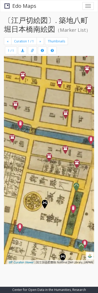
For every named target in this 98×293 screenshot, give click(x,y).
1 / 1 (11, 50)
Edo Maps (24, 5)
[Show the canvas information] (32, 50)
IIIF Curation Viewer (21, 262)
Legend (14, 257)
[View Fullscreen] (11, 82)
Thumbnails (56, 41)
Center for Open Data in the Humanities (41, 290)
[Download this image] (22, 50)
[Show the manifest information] (42, 50)
